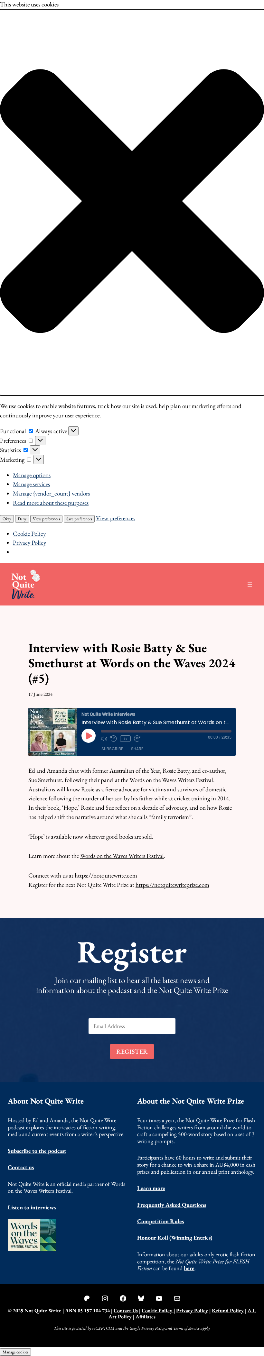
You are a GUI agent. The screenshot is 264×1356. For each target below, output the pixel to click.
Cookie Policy (29, 534)
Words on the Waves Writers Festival (122, 856)
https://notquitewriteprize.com (172, 885)
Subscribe (112, 748)
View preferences (46, 519)
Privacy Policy (29, 543)
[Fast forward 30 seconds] (137, 738)
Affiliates (146, 1316)
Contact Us (126, 1310)
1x (125, 738)
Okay (7, 519)
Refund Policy (228, 1310)
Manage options (32, 475)
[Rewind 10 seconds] (113, 738)
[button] (132, 202)
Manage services (31, 484)
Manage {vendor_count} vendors (51, 493)
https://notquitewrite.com (106, 875)
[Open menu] (250, 584)
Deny (22, 519)
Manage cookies (15, 1352)
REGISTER (132, 1051)
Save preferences (79, 519)
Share (137, 748)
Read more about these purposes (51, 503)
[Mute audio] (104, 739)
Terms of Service (186, 1328)
